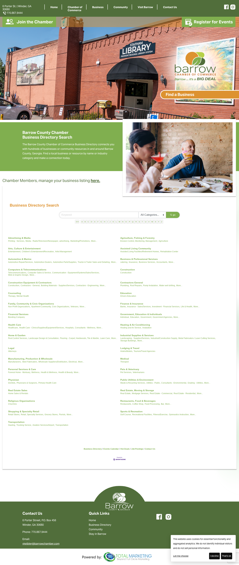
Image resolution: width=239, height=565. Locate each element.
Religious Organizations (21, 401)
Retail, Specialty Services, (32, 414)
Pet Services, (126, 372)
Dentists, (12, 383)
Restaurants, (126, 404)
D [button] (91, 222)
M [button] (119, 222)
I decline (214, 555)
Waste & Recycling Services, (133, 383)
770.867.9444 (15, 13)
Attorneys (12, 351)
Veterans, (75, 306)
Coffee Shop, (138, 404)
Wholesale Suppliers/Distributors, (53, 362)
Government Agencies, (163, 317)
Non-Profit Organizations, (19, 306)
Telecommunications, (17, 273)
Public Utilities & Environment (136, 380)
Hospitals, (69, 328)
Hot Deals (125, 449)
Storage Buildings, (128, 341)
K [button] (113, 222)
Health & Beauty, (65, 372)
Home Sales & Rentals (18, 393)
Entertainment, (14, 251)
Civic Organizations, (61, 306)
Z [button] (161, 222)
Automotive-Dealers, (43, 262)
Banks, (123, 306)
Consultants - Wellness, (85, 328)
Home (54, 7)
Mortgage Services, (140, 393)
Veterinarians (138, 372)
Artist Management (63, 251)
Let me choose (180, 555)
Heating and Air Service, (131, 328)
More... (94, 241)
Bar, (162, 404)
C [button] (88, 222)
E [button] (94, 222)
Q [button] (132, 222)
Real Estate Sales (17, 390)
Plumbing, (124, 285)
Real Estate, (125, 393)
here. (95, 180)
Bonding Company (16, 317)
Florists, (62, 414)
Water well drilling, (167, 285)
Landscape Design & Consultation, (43, 338)
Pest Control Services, (18, 338)
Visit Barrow (145, 7)
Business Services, (147, 262)
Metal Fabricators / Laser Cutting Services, (197, 338)
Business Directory (93, 449)
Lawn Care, (105, 338)
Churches (12, 404)
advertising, (64, 241)
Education (126, 293)
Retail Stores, (14, 414)
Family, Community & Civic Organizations (31, 303)
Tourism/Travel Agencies (144, 351)
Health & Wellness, (49, 372)
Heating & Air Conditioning (135, 324)
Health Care (14, 324)
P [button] (129, 222)
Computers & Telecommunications (27, 269)
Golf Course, (125, 414)
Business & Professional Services (139, 259)
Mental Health (23, 296)
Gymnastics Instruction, (179, 414)
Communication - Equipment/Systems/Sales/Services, (76, 273)
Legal (11, 348)
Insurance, (133, 262)
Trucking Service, (24, 425)
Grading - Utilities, (195, 383)
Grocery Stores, (51, 414)
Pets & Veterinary (129, 369)
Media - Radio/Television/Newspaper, (42, 241)
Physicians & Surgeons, (27, 383)
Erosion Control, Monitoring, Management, (139, 241)
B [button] (85, 222)
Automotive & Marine (19, 259)
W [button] (152, 222)
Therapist (124, 362)
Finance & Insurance (131, 303)
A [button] (82, 222)
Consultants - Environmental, (174, 383)
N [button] (122, 222)
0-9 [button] (77, 222)
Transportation (16, 422)
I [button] (107, 222)
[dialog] (203, 548)
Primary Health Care (47, 383)
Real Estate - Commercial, (161, 393)
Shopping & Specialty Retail (23, 411)
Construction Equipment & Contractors (30, 282)
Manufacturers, (14, 362)
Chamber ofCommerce (75, 9)
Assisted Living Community (135, 248)
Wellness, (35, 372)
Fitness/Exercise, (160, 414)
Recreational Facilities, (142, 414)
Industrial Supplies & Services (137, 335)
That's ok (226, 555)
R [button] (136, 222)
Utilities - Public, (153, 383)
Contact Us (170, 7)
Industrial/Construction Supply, (164, 338)
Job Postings (137, 449)
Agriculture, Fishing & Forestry (137, 238)
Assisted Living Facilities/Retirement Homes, (139, 251)
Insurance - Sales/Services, (139, 306)
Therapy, (12, 296)
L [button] (116, 222)
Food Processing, (152, 404)
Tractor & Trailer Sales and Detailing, (94, 262)
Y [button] (158, 222)
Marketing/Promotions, (80, 241)
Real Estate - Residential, (185, 393)
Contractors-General (131, 282)
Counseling (14, 293)
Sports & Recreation (131, 411)
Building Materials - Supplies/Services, (58, 285)
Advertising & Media (19, 238)
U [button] (145, 222)
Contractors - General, (30, 285)
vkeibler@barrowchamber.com (41, 543)
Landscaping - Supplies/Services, (135, 338)
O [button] (126, 222)
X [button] (155, 222)
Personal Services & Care (22, 369)
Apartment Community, (41, 306)
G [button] (101, 222)
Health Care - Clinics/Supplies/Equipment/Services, (42, 328)
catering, (124, 262)
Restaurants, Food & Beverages (138, 401)
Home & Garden (17, 335)
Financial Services (18, 314)
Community (120, 7)
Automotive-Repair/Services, (20, 262)
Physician (13, 380)
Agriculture (163, 241)
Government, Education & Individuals (141, 314)
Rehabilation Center (169, 251)
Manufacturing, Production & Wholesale (30, 358)
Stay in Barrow (97, 534)
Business (98, 7)
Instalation (147, 328)
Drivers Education (128, 296)
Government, (146, 317)
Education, (135, 317)
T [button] (142, 222)
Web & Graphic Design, (18, 275)
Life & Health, (187, 306)
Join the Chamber (35, 22)
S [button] (139, 222)
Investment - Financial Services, (166, 306)
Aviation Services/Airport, (44, 425)
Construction (127, 269)
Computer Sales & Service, (39, 273)
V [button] (148, 222)
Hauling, (12, 425)
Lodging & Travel (129, 348)
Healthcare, (13, 328)
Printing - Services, (16, 241)
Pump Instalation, (150, 285)
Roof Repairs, (136, 285)
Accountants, (162, 262)
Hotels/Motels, (126, 351)
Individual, (124, 317)
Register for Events (213, 22)
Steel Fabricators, (30, 362)
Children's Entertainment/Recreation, (38, 251)
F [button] (98, 222)
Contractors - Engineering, (87, 285)
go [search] (174, 214)
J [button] (110, 222)
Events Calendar (111, 449)
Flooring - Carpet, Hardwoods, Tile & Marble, (79, 338)
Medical (124, 358)
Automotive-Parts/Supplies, (65, 262)
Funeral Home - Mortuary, (19, 372)
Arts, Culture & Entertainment (24, 248)
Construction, (14, 285)
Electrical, (73, 362)
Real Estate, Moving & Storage (137, 390)
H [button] (104, 222)
